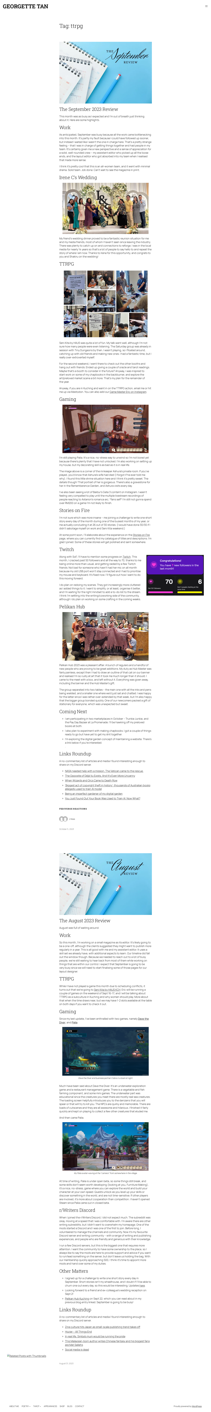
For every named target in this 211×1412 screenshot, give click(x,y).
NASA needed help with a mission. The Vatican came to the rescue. (104, 771)
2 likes (72, 819)
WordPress (197, 1406)
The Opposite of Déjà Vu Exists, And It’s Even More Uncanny (100, 775)
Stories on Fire (141, 535)
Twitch (127, 556)
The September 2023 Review (88, 109)
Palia (74, 1022)
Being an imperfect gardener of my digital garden (94, 793)
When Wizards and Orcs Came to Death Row (91, 780)
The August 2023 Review (84, 920)
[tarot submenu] (40, 1406)
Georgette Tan (25, 6)
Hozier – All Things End (78, 1331)
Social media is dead (77, 1349)
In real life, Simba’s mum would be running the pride (95, 1336)
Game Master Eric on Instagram (128, 391)
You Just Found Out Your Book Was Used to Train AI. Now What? (102, 798)
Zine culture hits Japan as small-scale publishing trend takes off (102, 1327)
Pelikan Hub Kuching (77, 1298)
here (142, 1285)
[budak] (61, 819)
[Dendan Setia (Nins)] (65, 819)
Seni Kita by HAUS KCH (107, 989)
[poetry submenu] (29, 1406)
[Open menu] (206, 6)
